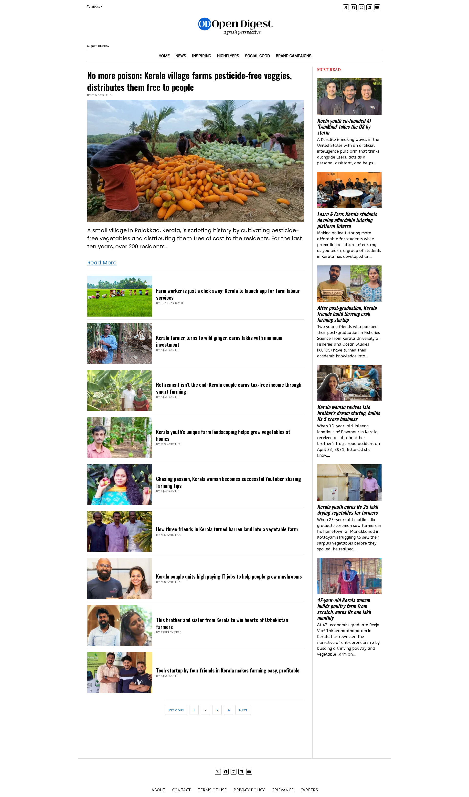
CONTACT (181, 790)
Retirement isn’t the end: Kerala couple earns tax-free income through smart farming (228, 388)
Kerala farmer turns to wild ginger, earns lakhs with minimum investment (219, 341)
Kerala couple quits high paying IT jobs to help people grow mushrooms (229, 576)
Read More (102, 262)
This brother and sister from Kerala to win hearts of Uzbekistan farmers (222, 623)
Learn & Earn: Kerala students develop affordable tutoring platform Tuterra (347, 220)
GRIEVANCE (283, 790)
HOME (164, 56)
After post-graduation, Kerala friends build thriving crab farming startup (346, 313)
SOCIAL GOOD (257, 56)
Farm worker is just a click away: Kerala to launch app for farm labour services (228, 294)
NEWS (180, 56)
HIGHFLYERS (228, 56)
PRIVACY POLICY (249, 790)
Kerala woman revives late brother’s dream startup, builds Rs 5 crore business (348, 413)
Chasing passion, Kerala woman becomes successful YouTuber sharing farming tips (228, 482)
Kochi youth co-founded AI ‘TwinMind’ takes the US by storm (344, 126)
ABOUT (158, 790)
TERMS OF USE (212, 790)
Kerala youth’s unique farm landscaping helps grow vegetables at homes (223, 435)
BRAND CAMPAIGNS (293, 56)
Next (243, 710)
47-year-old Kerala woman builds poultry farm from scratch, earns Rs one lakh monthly (344, 609)
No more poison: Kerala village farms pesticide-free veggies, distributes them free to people (189, 81)
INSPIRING (201, 56)
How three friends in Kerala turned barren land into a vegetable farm (227, 529)
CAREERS (309, 790)
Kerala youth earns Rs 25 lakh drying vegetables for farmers (347, 509)
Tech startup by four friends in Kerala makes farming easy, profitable (227, 670)
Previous (176, 710)
